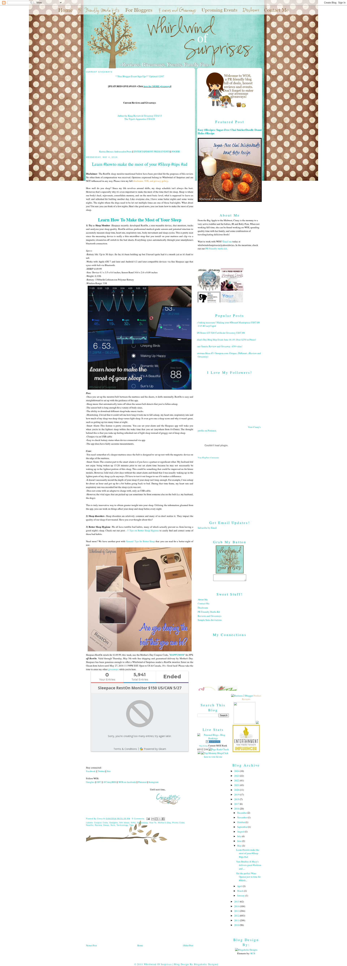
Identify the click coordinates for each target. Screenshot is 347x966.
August (241, 831)
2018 (237, 799)
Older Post (188, 945)
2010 (237, 925)
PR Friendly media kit (216, 248)
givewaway (142, 823)
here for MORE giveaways (156, 86)
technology (122, 825)
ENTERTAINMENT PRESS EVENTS (152, 151)
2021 (237, 785)
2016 (237, 808)
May (239, 845)
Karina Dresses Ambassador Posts (115, 151)
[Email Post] (148, 819)
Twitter (101, 771)
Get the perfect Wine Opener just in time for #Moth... (248, 877)
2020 (237, 789)
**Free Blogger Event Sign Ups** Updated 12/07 (139, 76)
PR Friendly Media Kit (209, 611)
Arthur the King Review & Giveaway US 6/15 (139, 115)
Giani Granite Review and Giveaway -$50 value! (218, 346)
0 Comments (138, 819)
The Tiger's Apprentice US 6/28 (139, 119)
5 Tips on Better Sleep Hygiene (143, 530)
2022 (237, 780)
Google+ (90, 782)
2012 (237, 915)
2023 (237, 775)
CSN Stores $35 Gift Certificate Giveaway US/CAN (220, 332)
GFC (99, 782)
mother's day (164, 823)
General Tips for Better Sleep (140, 541)
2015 (237, 901)
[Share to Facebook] (163, 819)
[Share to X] (160, 819)
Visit (208, 457)
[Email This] (153, 819)
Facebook (91, 771)
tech (112, 825)
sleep (106, 825)
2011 (237, 920)
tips (131, 825)
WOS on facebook (127, 782)
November (242, 817)
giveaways (113, 669)
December (242, 812)
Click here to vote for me (216, 754)
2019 (237, 794)
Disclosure (203, 607)
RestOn (89, 825)
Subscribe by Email (207, 527)
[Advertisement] (230, 486)
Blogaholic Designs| (206, 964)
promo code (178, 823)
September (242, 826)
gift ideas (124, 823)
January (241, 895)
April (240, 886)
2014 (237, 906)
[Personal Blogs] (213, 742)
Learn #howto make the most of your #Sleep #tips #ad (247, 853)
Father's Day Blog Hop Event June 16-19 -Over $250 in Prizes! (225, 339)
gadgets (113, 823)
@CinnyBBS (109, 782)
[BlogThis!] (156, 819)
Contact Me (203, 603)
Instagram (153, 782)
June (239, 841)
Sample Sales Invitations (210, 620)
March (240, 890)
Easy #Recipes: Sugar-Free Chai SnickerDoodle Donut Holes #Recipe (230, 131)
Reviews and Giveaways (209, 616)
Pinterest (142, 782)
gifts (133, 823)
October (241, 822)
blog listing (203, 745)
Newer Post (91, 945)
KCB (252, 953)
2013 (237, 911)
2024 (237, 771)
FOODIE (176, 151)
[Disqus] (139, 895)
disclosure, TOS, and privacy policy (150, 181)
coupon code (101, 823)
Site (109, 771)
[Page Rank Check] (219, 749)
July (239, 836)
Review (98, 825)
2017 (237, 804)
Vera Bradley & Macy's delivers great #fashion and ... (248, 865)
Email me (227, 241)
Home (140, 945)
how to (153, 823)
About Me (203, 599)
